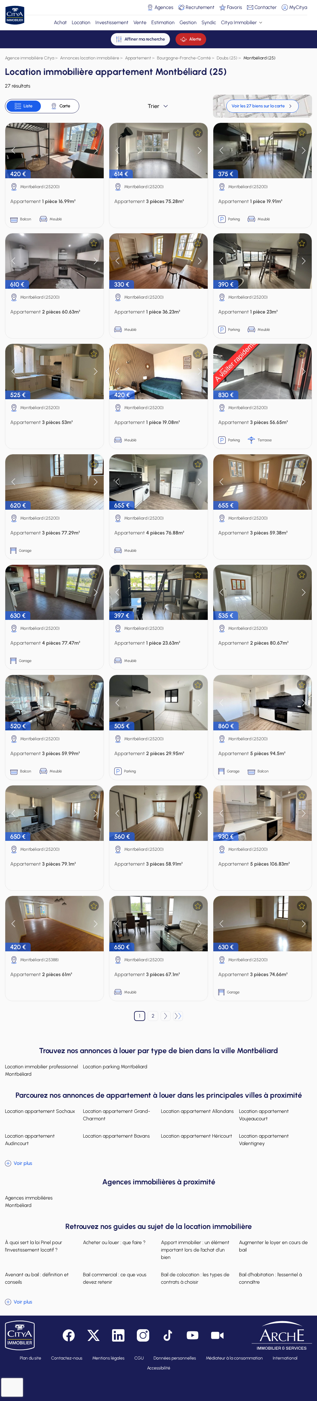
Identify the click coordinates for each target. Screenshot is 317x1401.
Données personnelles (175, 1358)
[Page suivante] (166, 1016)
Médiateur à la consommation (234, 1358)
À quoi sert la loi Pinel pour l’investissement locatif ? (33, 1246)
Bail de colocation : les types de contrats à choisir (195, 1278)
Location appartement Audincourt (30, 1139)
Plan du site (30, 1358)
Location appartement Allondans (197, 1111)
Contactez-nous (66, 1358)
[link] (262, 106)
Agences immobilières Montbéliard (29, 1201)
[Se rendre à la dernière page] (178, 1016)
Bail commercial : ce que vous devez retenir (114, 1278)
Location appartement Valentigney (264, 1139)
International (285, 1358)
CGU (139, 1358)
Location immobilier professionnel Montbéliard (41, 1070)
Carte (64, 106)
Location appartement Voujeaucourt (264, 1115)
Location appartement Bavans (116, 1136)
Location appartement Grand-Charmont (116, 1115)
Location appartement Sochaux (40, 1111)
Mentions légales (108, 1358)
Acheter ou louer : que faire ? (114, 1242)
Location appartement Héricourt (196, 1136)
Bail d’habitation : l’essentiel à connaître (270, 1278)
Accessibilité (158, 1368)
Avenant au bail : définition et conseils (37, 1278)
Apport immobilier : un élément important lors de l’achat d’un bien (195, 1249)
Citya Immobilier (239, 22)
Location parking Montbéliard (115, 1067)
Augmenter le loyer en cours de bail (273, 1246)
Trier (153, 106)
